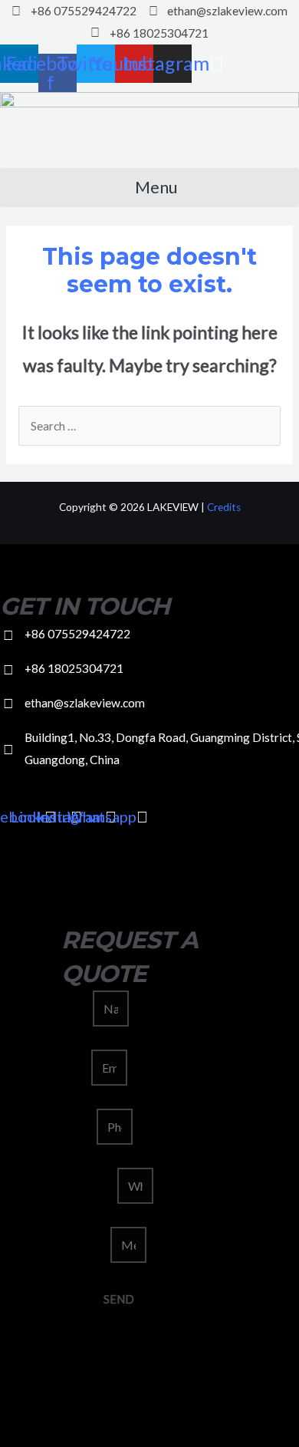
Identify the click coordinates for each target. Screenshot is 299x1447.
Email (76, 1068)
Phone (79, 1127)
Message (85, 1245)
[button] (149, 188)
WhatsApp (89, 1186)
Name (77, 1009)
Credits (224, 507)
